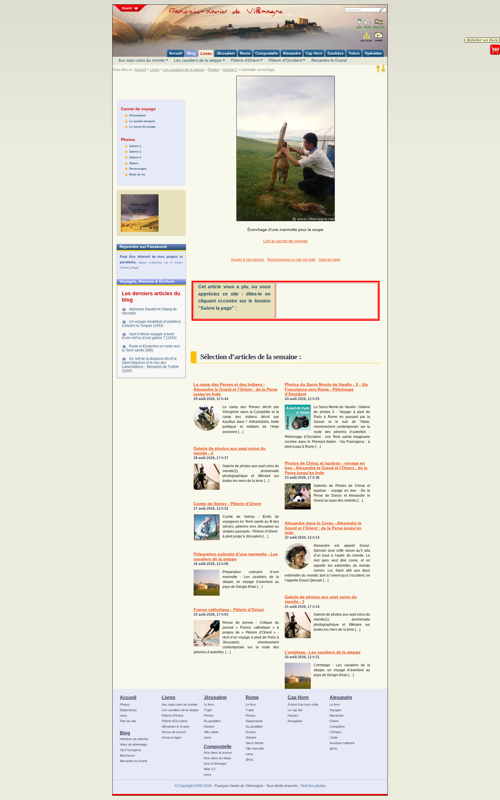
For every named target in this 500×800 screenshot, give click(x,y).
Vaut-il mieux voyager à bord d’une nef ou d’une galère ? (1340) (149, 336)
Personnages (137, 168)
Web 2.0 (209, 769)
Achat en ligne (171, 737)
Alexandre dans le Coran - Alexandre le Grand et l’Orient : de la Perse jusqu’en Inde (323, 528)
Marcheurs (127, 755)
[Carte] (359, 23)
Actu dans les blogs (217, 758)
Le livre (209, 704)
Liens (123, 715)
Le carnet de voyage (142, 126)
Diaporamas (128, 710)
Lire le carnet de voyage (285, 241)
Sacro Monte (255, 743)
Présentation (137, 115)
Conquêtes (337, 726)
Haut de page (329, 260)
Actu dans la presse (218, 752)
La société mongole (142, 121)
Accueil (140, 70)
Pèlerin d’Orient (245, 60)
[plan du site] (367, 37)
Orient (334, 721)
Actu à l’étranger (215, 763)
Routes (251, 732)
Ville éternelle (255, 748)
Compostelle (217, 746)
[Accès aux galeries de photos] (367, 23)
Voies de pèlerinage (133, 744)
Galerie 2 (230, 70)
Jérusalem (215, 697)
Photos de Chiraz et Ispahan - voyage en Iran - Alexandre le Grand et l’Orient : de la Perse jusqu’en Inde (326, 468)
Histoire (209, 726)
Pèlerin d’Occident (285, 60)
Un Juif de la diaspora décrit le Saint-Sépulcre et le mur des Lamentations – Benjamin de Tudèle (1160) (150, 365)
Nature (133, 163)
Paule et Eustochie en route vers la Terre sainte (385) (151, 348)
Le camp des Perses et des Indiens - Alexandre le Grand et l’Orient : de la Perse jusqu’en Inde (235, 389)
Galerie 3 (135, 157)
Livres (154, 70)
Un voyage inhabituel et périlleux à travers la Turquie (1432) (151, 323)
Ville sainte (211, 732)
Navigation (295, 721)
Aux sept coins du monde (141, 60)
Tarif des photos (313, 786)
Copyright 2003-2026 (195, 786)
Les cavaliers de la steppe (198, 60)
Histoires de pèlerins (134, 739)
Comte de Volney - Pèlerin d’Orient (227, 504)
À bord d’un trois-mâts (303, 704)
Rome (252, 697)
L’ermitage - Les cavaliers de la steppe (323, 652)
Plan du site (128, 721)
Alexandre (341, 697)
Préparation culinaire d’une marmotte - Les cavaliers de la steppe (236, 556)
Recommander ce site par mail (291, 260)
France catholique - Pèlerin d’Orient (229, 610)
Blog (125, 732)
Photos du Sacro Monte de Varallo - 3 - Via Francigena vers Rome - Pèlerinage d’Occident (326, 389)
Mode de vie (137, 174)
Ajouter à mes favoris (247, 260)
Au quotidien (212, 721)
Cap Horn (298, 697)
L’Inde (334, 737)
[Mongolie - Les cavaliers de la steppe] (140, 213)
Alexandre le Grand (329, 60)
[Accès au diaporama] (379, 23)
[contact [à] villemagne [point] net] (378, 38)
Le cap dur (295, 710)
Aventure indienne (342, 743)
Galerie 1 (135, 146)
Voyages (336, 710)
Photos (213, 70)
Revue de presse (174, 732)
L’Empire (335, 732)
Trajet (208, 710)
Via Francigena (130, 750)
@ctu (249, 759)
